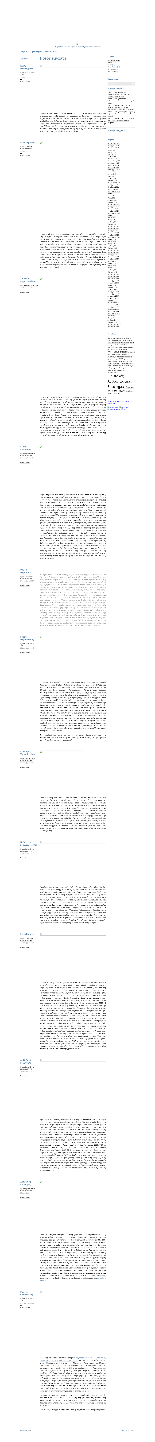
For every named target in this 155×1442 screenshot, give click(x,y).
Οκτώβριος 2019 (113, 259)
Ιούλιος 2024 (112, 150)
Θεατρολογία (112, 366)
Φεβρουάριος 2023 (114, 183)
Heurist (128, 345)
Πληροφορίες (35, 51)
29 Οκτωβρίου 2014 (27, 1303)
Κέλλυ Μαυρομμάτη (26, 67)
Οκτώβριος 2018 (113, 279)
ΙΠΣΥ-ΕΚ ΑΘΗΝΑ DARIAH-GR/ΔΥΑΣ (26, 148)
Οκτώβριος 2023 (113, 167)
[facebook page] (113, 407)
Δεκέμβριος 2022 (113, 185)
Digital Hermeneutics (114, 342)
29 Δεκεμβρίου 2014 (27, 943)
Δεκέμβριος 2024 (113, 146)
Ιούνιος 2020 (112, 241)
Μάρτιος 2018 (112, 287)
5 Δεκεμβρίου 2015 (26, 853)
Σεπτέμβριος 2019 (114, 261)
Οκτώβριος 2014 (113, 311)
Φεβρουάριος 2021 (114, 226)
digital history (125, 342)
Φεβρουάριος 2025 (114, 143)
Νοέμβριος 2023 (113, 165)
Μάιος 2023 (112, 176)
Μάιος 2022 (112, 198)
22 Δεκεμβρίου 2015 (27, 648)
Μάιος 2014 (112, 318)
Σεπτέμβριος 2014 (114, 313)
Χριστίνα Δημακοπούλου (27, 280)
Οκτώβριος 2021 (113, 211)
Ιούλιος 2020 (112, 239)
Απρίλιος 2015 (112, 298)
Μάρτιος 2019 (112, 272)
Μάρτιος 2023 (112, 180)
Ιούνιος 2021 (112, 218)
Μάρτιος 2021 (112, 224)
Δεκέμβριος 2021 (113, 207)
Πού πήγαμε (112, 69)
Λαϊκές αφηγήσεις (113, 368)
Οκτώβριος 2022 (113, 189)
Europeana (119, 345)
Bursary (113, 338)
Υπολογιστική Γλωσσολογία (116, 370)
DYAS (29, 1431)
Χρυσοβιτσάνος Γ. (113, 372)
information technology (115, 347)
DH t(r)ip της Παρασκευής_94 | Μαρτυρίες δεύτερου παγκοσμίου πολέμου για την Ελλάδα (119, 94)
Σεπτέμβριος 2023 (114, 170)
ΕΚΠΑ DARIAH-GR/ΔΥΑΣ (27, 74)
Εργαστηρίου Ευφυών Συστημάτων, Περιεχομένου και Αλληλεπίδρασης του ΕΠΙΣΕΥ (73, 1359)
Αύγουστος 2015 (113, 296)
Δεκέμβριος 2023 (113, 163)
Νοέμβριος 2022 (113, 187)
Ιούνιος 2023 (112, 174)
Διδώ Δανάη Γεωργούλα (26, 1061)
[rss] (123, 409)
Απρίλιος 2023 (112, 178)
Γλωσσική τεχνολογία (122, 354)
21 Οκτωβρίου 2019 (27, 581)
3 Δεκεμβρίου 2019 (26, 458)
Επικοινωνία (50, 51)
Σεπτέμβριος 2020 (114, 237)
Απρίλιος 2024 (112, 156)
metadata (126, 347)
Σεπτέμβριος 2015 (114, 294)
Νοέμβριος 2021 (113, 209)
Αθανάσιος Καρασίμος (25, 1183)
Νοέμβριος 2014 (113, 309)
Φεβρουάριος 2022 (114, 204)
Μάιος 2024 (112, 154)
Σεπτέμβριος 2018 (114, 281)
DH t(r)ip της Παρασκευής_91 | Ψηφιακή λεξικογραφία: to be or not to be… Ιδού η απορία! (121, 114)
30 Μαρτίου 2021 (26, 77)
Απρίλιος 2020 (112, 246)
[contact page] (114, 409)
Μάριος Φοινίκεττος (26, 1293)
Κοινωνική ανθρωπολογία (124, 366)
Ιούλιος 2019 (112, 263)
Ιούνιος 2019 (112, 265)
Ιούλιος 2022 (112, 194)
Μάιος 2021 (112, 220)
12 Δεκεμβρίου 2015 (27, 763)
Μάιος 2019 (112, 268)
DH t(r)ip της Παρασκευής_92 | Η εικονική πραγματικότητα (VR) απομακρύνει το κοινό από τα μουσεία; (121, 107)
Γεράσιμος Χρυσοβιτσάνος (28, 753)
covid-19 (110, 340)
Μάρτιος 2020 (112, 248)
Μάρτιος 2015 (112, 300)
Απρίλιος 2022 (112, 200)
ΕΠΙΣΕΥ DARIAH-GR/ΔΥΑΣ (28, 645)
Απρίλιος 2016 (112, 289)
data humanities (127, 340)
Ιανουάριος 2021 (113, 228)
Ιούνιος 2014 (112, 316)
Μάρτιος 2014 (112, 322)
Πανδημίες (122, 368)
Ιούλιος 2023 (112, 172)
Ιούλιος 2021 (112, 215)
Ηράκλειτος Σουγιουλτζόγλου (28, 843)
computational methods (123, 338)
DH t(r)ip (110, 63)
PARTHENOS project (117, 351)
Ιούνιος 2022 (112, 196)
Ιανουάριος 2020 (113, 252)
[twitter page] (124, 407)
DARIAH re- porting (114, 60)
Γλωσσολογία (112, 356)
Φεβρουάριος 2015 (114, 303)
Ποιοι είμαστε (25, 82)
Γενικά (110, 65)
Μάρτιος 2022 (112, 202)
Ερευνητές (130, 363)
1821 (109, 338)
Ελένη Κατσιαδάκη (26, 448)
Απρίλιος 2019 (112, 270)
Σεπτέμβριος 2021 (114, 213)
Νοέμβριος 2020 (113, 233)
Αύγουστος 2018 (113, 283)
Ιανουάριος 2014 (113, 327)
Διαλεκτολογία (121, 356)
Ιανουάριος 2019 (113, 276)
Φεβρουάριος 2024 (114, 161)
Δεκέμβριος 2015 (113, 292)
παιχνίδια (117, 393)
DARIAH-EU (117, 340)
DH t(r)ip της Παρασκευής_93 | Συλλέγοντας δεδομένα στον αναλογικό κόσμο (121, 101)
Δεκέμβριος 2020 (113, 231)
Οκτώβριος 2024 (113, 148)
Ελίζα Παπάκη (27, 934)
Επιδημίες (124, 363)
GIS (124, 345)
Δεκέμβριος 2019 (113, 255)
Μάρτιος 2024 (112, 159)
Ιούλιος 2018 (112, 285)
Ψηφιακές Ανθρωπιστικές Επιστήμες (120, 381)
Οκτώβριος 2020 (113, 235)
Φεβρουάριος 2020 (114, 250)
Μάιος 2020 (112, 244)
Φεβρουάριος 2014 (114, 324)
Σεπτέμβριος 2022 (114, 191)
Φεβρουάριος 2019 (114, 274)
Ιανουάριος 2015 (113, 305)
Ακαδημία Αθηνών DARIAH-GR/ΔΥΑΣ (27, 455)
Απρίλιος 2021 (112, 222)
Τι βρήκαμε (111, 71)
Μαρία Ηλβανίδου (25, 571)
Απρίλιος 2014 (112, 320)
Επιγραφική (116, 363)
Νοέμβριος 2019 (113, 257)
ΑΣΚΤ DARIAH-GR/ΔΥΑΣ (30, 285)
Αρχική (23, 51)
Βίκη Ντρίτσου (27, 142)
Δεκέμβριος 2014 (113, 307)
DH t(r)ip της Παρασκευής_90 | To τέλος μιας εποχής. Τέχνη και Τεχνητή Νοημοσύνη (121, 120)
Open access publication (119, 349)
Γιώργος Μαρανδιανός (27, 638)
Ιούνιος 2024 (112, 152)
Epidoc (113, 345)
